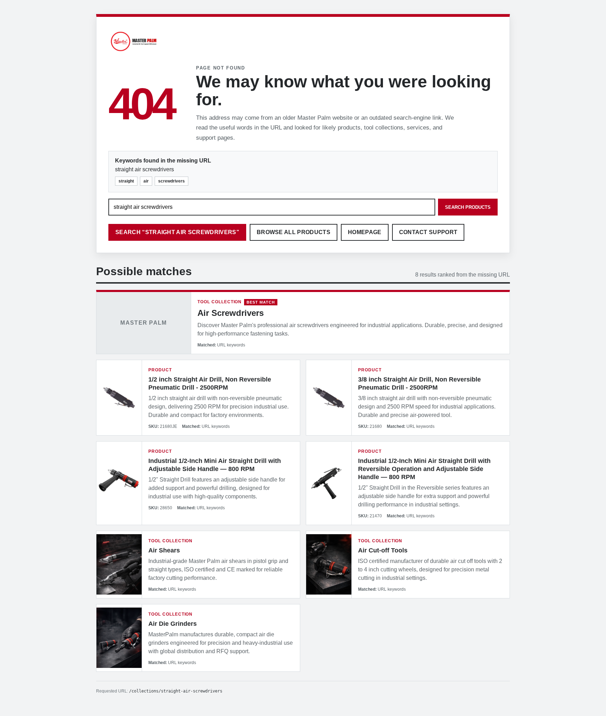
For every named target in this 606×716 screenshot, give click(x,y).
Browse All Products (293, 232)
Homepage (365, 232)
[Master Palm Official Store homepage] (133, 52)
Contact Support (428, 232)
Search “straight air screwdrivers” (177, 232)
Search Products (468, 207)
